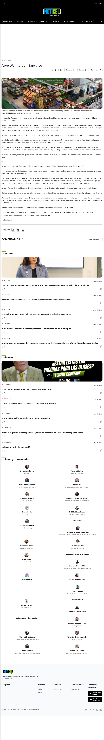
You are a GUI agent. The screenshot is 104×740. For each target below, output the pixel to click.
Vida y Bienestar (87, 21)
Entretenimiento (70, 21)
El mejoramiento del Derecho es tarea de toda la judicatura (29, 404)
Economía (31, 21)
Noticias (20, 21)
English (39, 692)
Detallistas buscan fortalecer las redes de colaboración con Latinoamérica (36, 300)
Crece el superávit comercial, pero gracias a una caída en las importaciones (36, 314)
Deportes (56, 21)
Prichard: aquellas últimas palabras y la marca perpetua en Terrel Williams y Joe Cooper (42, 433)
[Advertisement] (52, 39)
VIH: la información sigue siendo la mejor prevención (26, 418)
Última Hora (7, 21)
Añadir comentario (94, 239)
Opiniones (43, 21)
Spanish (39, 689)
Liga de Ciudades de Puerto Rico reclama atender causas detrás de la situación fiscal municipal (45, 285)
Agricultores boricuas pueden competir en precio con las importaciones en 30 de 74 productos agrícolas (50, 343)
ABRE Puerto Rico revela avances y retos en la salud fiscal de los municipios (36, 329)
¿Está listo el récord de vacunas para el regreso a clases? (27, 389)
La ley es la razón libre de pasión (16, 447)
